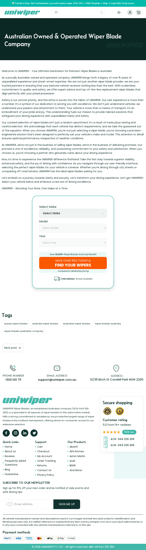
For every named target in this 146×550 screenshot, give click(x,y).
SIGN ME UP (67, 504)
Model (43, 221)
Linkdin (24, 433)
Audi (72, 461)
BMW (73, 465)
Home (8, 447)
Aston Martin (77, 456)
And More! (76, 470)
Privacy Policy (45, 475)
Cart (138, 12)
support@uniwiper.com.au (57, 380)
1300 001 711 (13, 380)
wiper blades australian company (23, 331)
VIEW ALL (129, 432)
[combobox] (73, 213)
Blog (7, 469)
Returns (42, 465)
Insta (15, 433)
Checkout (43, 451)
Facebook (6, 433)
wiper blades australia (108, 323)
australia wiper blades (45, 323)
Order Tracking (46, 461)
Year (42, 236)
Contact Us (44, 470)
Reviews (10, 456)
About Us (10, 451)
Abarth (74, 447)
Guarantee (11, 474)
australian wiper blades (76, 323)
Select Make (47, 207)
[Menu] (119, 12)
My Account (130, 12)
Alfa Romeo (77, 451)
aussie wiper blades (16, 323)
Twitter (34, 433)
